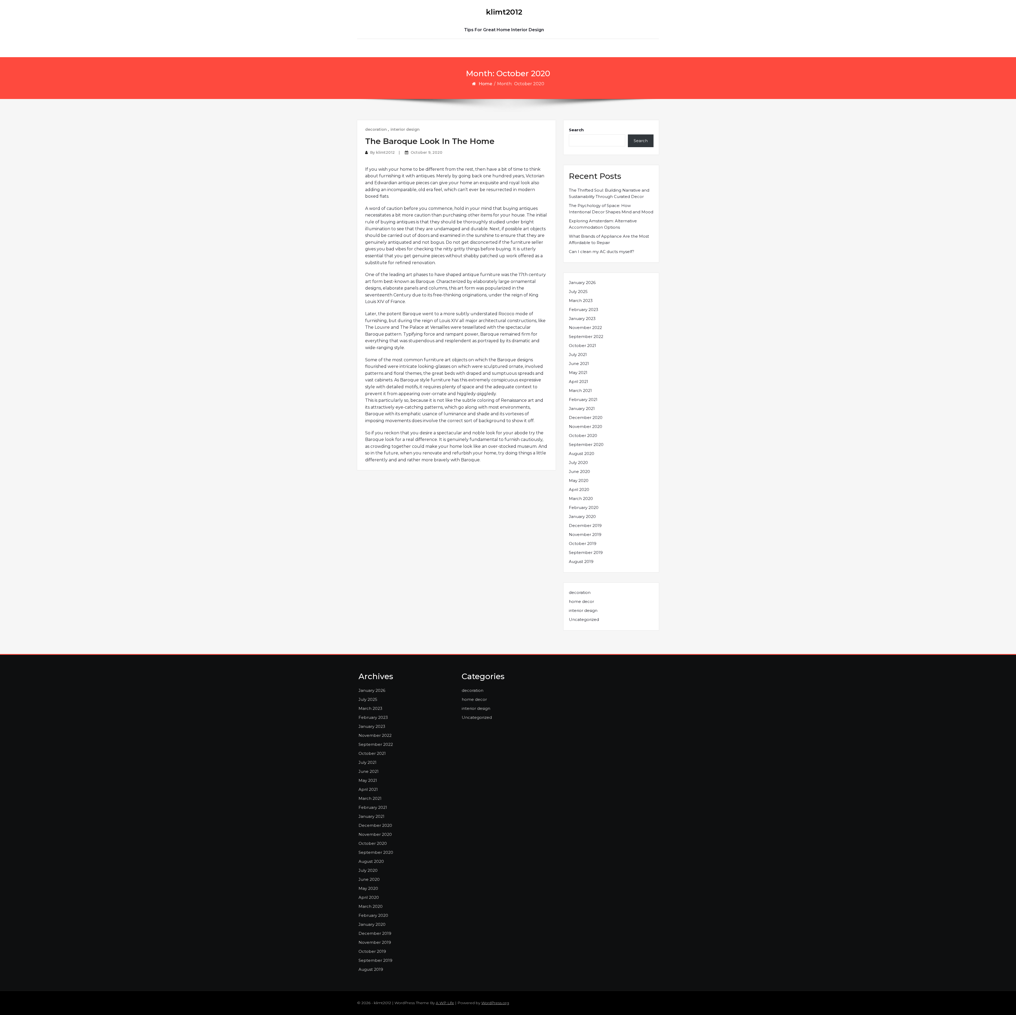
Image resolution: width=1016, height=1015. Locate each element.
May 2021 (578, 372)
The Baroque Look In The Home (430, 141)
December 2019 (585, 525)
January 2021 (582, 408)
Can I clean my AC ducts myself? (601, 251)
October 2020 (583, 435)
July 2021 (578, 354)
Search (576, 129)
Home (485, 83)
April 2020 (579, 489)
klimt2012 (504, 11)
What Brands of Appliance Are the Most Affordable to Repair (609, 239)
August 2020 (581, 453)
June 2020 (579, 471)
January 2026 (582, 282)
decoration (376, 129)
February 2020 (583, 507)
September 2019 (586, 552)
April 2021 (578, 381)
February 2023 (583, 309)
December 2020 (585, 417)
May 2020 (578, 480)
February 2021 (583, 399)
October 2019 (582, 543)
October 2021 (582, 345)
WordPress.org (495, 1002)
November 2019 (585, 534)
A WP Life (445, 1002)
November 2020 (585, 426)
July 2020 (578, 462)
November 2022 (585, 327)
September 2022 (586, 336)
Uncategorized (584, 619)
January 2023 (582, 318)
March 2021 (580, 390)
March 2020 (581, 498)
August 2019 (581, 561)
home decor (581, 601)
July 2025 (578, 291)
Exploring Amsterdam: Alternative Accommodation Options (603, 224)
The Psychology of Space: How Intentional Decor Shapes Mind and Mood (611, 208)
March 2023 (581, 300)
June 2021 (579, 363)
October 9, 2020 (426, 152)
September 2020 (586, 444)
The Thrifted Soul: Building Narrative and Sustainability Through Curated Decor (609, 193)
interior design (405, 129)
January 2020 (582, 516)
